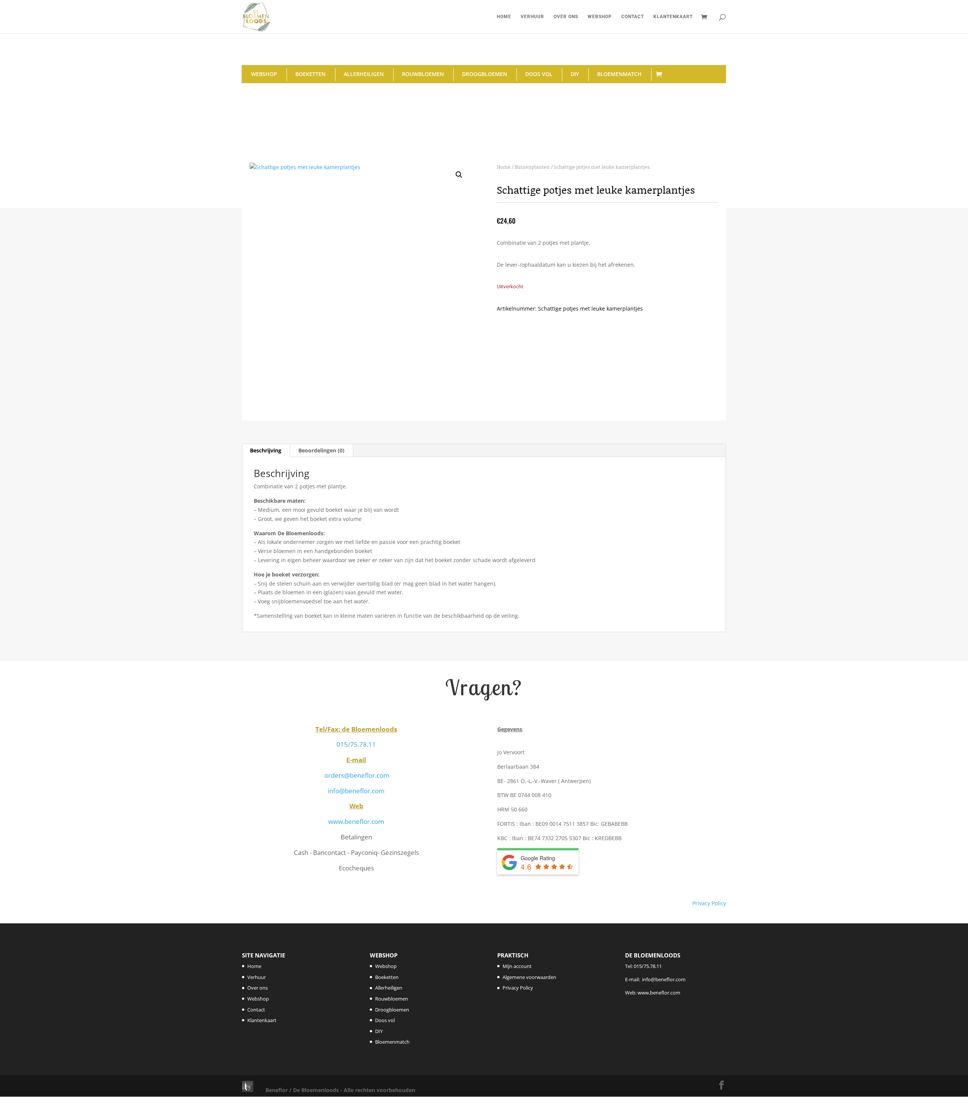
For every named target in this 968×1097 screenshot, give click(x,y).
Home (504, 16)
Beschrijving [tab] (265, 450)
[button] (459, 175)
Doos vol (538, 74)
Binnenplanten (532, 166)
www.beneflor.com (356, 821)
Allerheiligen (364, 74)
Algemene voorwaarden (529, 977)
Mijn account (517, 966)
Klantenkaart (673, 16)
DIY (575, 74)
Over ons (566, 16)
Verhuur (532, 16)
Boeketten (310, 74)
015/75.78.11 (356, 744)
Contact (632, 16)
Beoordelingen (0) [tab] (321, 450)
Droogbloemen (484, 74)
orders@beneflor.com (356, 775)
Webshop (600, 16)
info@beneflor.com (356, 790)
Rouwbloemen (423, 74)
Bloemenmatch (619, 74)
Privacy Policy (709, 903)
